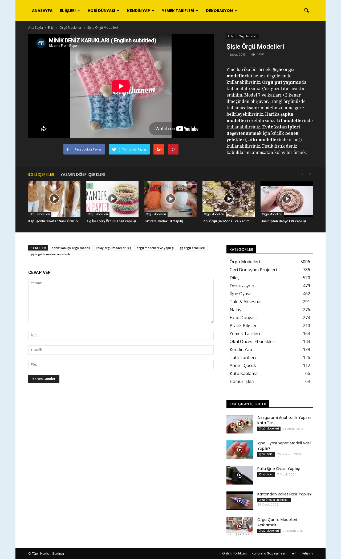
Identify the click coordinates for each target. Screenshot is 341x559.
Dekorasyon (219, 10)
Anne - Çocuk (243, 365)
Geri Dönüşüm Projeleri (253, 270)
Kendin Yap (138, 10)
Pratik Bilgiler (243, 325)
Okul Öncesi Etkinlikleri (252, 341)
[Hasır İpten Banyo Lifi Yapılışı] (287, 199)
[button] (306, 10)
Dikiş (234, 278)
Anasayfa (42, 10)
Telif (293, 553)
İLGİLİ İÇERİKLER (41, 174)
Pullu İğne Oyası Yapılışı (278, 468)
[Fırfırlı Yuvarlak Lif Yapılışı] (170, 199)
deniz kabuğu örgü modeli (71, 248)
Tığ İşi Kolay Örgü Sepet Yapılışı (111, 221)
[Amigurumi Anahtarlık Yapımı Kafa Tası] (239, 424)
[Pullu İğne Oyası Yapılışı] (239, 475)
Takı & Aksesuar (246, 301)
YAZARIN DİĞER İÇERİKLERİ (82, 174)
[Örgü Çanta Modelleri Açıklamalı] (239, 526)
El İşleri (68, 10)
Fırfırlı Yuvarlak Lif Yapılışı (164, 221)
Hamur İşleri (242, 381)
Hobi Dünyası (101, 10)
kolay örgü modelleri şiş (113, 248)
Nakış (235, 309)
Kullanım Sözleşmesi (268, 553)
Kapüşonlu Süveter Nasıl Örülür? (53, 221)
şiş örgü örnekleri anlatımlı (50, 254)
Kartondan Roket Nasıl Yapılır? (284, 494)
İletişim (307, 553)
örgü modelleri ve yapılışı (155, 248)
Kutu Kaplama (244, 373)
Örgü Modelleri (248, 36)
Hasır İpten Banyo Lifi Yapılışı (283, 221)
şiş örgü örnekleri (192, 248)
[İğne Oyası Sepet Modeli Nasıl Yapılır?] (239, 449)
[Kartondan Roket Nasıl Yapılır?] (239, 500)
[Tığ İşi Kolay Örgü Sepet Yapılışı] (112, 199)
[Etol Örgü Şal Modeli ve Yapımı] (228, 199)
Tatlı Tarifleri (243, 357)
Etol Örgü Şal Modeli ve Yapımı (226, 221)
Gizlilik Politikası (234, 553)
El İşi (231, 36)
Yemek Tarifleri (178, 10)
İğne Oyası (240, 294)
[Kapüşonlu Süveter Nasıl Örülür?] (54, 199)
